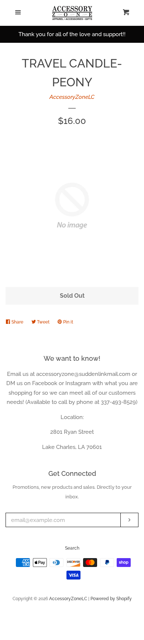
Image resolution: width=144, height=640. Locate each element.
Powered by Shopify (111, 598)
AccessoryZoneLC (72, 97)
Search (72, 548)
